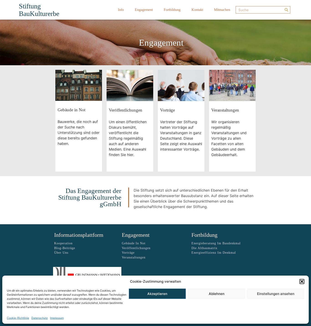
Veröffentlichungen (136, 248)
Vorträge (128, 252)
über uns (61, 252)
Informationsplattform (78, 235)
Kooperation (63, 243)
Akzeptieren (157, 294)
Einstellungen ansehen (275, 294)
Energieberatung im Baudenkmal (216, 243)
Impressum (57, 318)
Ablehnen (216, 294)
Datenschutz (39, 318)
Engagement (144, 10)
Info (121, 10)
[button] (302, 281)
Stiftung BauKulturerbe (39, 9)
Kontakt (197, 10)
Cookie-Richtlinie (18, 318)
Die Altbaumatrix (204, 248)
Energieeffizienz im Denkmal (213, 252)
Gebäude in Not (133, 243)
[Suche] (286, 9)
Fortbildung (172, 10)
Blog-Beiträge (64, 248)
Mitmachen (222, 10)
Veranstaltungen (133, 257)
